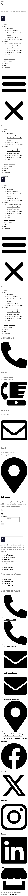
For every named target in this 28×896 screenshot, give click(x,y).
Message (4, 522)
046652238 (5, 415)
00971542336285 (7, 377)
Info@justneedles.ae (8, 453)
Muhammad (13, 894)
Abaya (8, 55)
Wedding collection (9, 59)
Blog (5, 65)
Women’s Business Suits (13, 46)
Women (6, 41)
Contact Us (7, 68)
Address (5, 497)
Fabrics (6, 63)
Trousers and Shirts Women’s (15, 50)
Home (5, 24)
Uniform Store (8, 61)
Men (5, 26)
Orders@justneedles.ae (9, 455)
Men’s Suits (10, 28)
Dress (8, 57)
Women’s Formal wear (13, 48)
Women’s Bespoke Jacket (14, 44)
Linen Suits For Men (12, 37)
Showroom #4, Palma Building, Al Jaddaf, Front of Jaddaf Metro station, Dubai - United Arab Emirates (14, 504)
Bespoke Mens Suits (12, 31)
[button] (14, 98)
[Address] (14, 492)
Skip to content (5, 4)
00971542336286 (7, 379)
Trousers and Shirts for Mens (15, 39)
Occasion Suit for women (14, 52)
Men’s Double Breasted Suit (14, 33)
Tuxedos (9, 35)
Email (2, 516)
